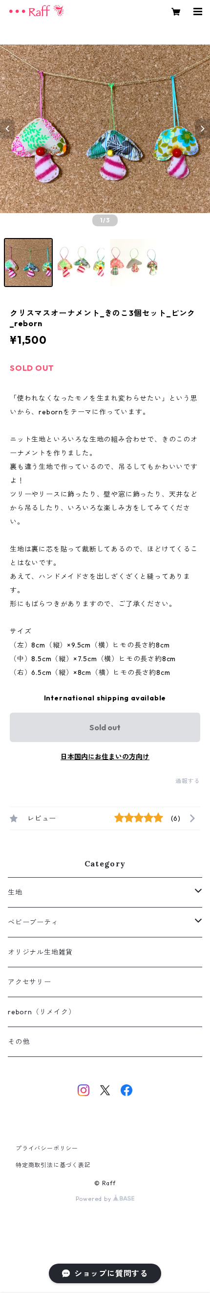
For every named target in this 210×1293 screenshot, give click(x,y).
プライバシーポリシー (47, 1148)
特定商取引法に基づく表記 (53, 1165)
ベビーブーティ (33, 922)
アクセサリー (29, 982)
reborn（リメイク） (42, 1011)
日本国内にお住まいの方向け (105, 756)
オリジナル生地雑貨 (40, 952)
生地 (15, 892)
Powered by (94, 1198)
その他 (18, 1041)
